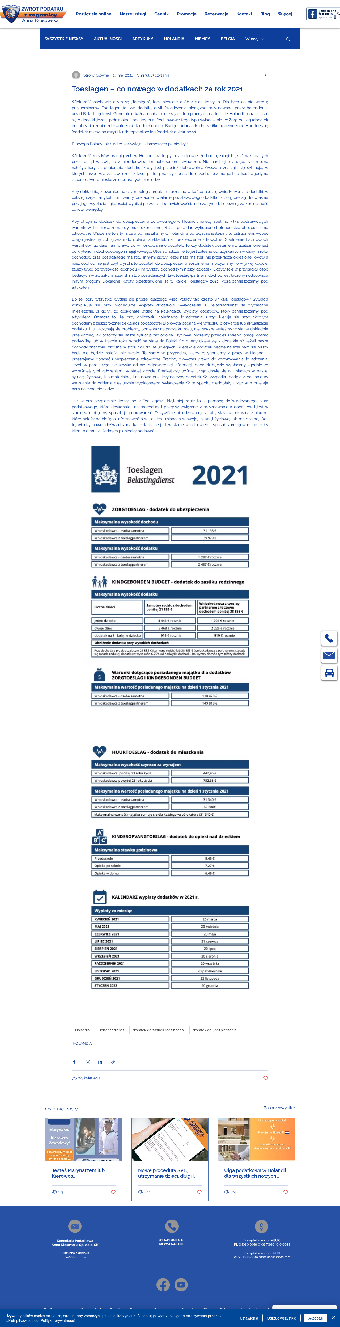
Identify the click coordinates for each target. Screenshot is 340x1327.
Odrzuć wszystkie (281, 1318)
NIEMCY (202, 38)
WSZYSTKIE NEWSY (64, 38)
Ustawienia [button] (249, 1318)
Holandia (82, 1030)
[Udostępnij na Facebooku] (74, 1061)
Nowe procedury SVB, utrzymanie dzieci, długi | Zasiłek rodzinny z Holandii (168, 1173)
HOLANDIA (174, 38)
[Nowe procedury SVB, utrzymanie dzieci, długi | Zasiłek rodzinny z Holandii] (170, 1139)
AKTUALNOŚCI (108, 38)
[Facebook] (163, 1284)
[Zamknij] (333, 1318)
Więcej (252, 38)
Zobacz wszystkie (279, 1108)
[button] (133, 14)
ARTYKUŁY (142, 38)
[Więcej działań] (265, 75)
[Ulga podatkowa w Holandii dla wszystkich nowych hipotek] (256, 1139)
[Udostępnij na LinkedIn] (100, 1061)
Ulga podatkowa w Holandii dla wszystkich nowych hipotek (255, 1173)
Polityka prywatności (58, 1320)
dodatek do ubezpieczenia (214, 1030)
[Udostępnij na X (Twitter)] (87, 1061)
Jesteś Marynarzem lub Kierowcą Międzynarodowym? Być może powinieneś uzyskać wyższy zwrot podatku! (81, 1173)
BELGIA (228, 38)
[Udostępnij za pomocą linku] (113, 1061)
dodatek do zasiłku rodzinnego (158, 1030)
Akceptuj (315, 1318)
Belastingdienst (111, 1030)
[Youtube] (181, 1284)
